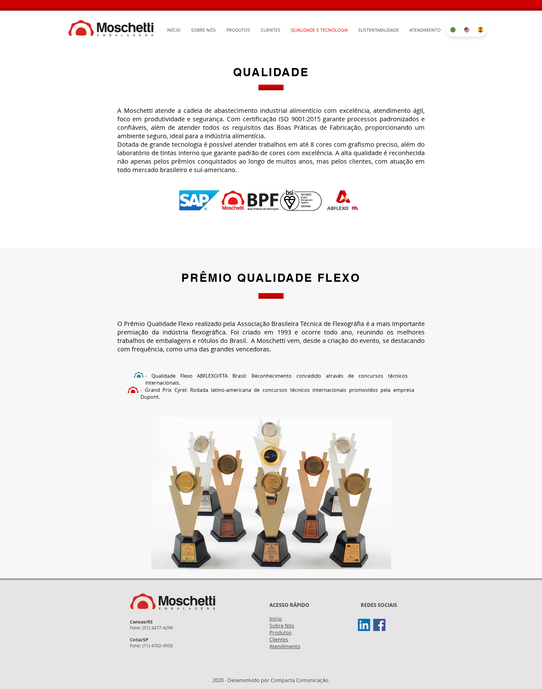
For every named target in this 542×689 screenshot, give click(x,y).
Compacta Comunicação (299, 680)
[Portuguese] (452, 30)
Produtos (280, 632)
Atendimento (284, 646)
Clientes (278, 639)
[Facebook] (379, 625)
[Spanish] (480, 30)
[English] (466, 30)
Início (275, 618)
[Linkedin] (364, 625)
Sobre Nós (281, 625)
